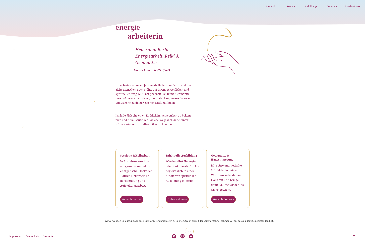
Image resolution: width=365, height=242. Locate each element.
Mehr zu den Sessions (131, 199)
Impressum (15, 236)
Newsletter (48, 236)
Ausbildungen (311, 6)
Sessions (291, 6)
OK (189, 231)
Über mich (270, 6)
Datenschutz (32, 236)
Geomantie (332, 6)
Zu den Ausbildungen (177, 199)
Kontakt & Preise (352, 6)
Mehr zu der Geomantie (223, 199)
